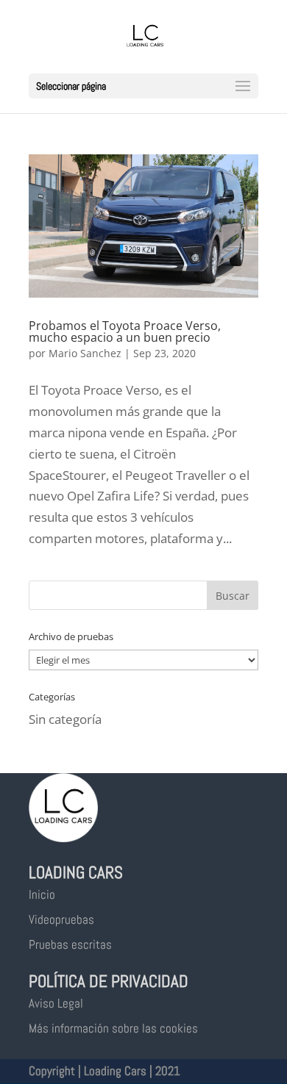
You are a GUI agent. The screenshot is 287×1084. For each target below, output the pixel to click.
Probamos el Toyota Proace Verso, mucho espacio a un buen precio (125, 331)
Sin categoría (65, 719)
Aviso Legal (56, 1003)
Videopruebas (61, 919)
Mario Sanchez (85, 353)
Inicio (42, 894)
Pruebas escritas (70, 944)
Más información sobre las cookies (113, 1028)
